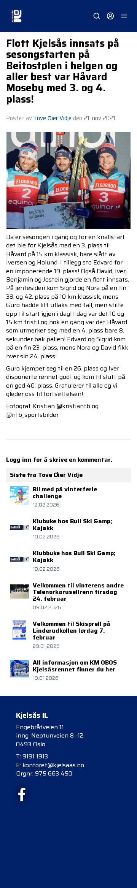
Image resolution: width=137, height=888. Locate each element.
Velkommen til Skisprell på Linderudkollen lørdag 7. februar (71, 630)
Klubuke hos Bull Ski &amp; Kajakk (72, 524)
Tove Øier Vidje (52, 118)
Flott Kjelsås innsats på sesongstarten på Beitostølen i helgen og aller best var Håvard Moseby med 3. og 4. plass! (62, 71)
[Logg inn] (110, 16)
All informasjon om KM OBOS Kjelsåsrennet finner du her (75, 666)
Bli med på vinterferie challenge (65, 492)
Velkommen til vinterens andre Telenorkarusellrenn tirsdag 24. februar (78, 592)
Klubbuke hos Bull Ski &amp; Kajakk (74, 556)
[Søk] (97, 16)
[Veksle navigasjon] (124, 16)
